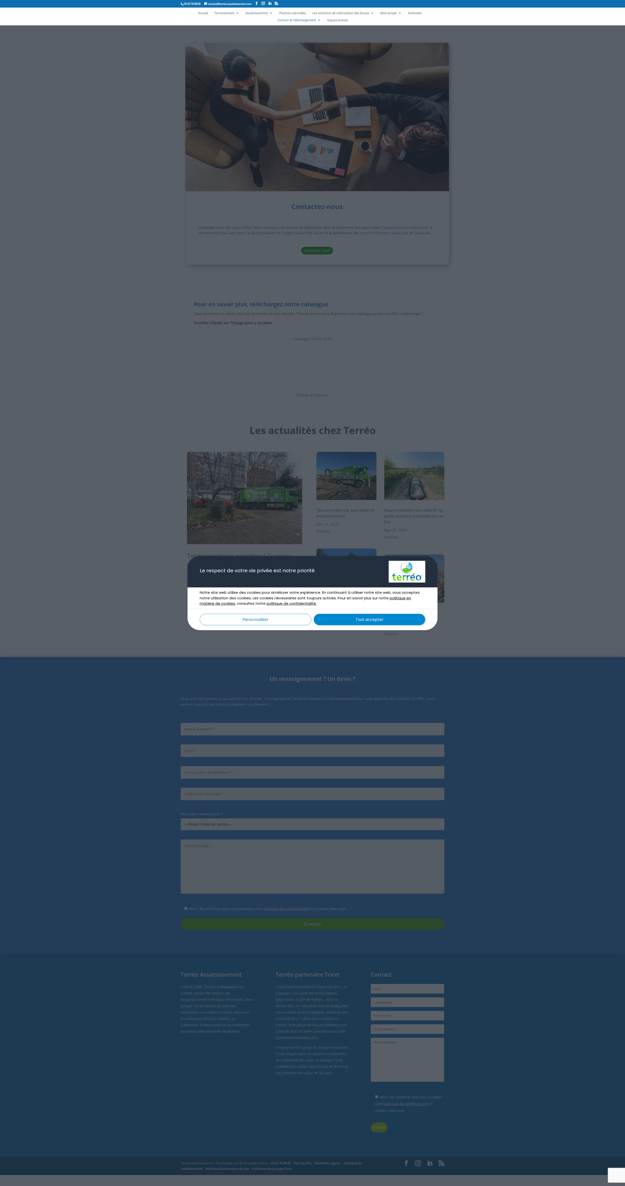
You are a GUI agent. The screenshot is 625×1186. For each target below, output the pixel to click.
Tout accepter (369, 619)
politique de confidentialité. (292, 603)
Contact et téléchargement (296, 20)
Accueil (203, 13)
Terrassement (224, 13)
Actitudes (415, 13)
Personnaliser (255, 619)
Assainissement (257, 13)
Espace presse (337, 20)
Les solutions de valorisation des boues (340, 13)
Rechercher (416, 8)
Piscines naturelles (292, 13)
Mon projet (388, 13)
